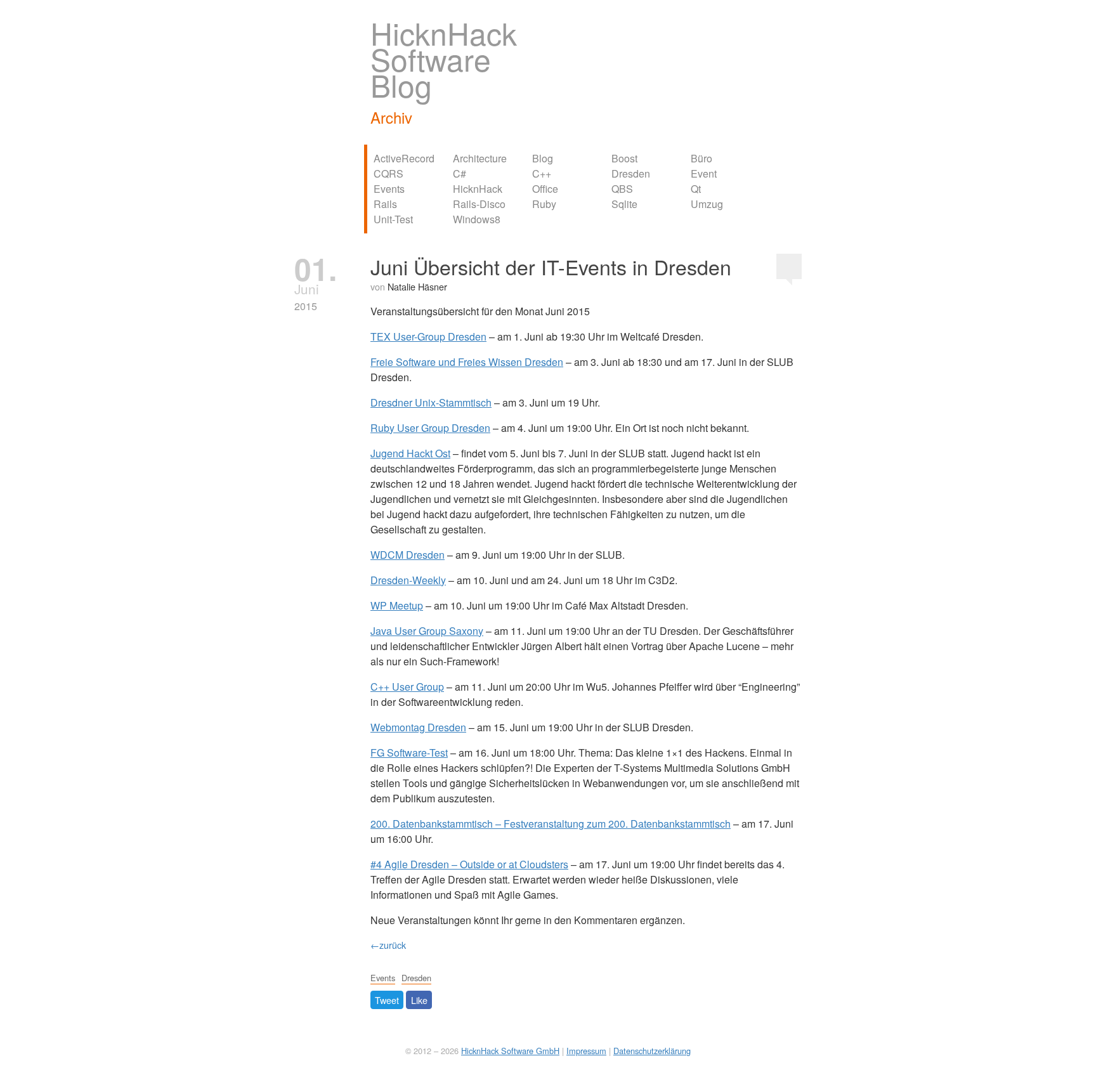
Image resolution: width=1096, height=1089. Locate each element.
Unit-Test (393, 219)
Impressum (586, 1051)
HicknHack (477, 188)
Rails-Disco (479, 204)
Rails (385, 204)
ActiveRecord (404, 158)
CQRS (388, 173)
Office (545, 188)
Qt (696, 188)
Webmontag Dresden (418, 727)
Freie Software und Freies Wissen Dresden (466, 362)
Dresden (630, 173)
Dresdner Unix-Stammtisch (431, 402)
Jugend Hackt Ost (410, 453)
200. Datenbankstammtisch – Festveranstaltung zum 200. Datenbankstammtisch (550, 823)
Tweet (387, 1000)
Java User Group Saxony (426, 630)
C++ (541, 173)
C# (459, 173)
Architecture (480, 158)
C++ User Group (407, 686)
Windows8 (476, 219)
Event (704, 173)
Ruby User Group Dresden (430, 428)
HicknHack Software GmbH (510, 1051)
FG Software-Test (409, 752)
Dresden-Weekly (408, 580)
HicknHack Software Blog (443, 59)
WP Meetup (396, 605)
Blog (542, 158)
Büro (701, 158)
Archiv (391, 117)
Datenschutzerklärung (652, 1051)
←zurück (388, 944)
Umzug (707, 204)
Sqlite (624, 204)
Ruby (544, 204)
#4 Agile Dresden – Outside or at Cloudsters (469, 864)
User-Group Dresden (428, 336)
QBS (622, 188)
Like (419, 1000)
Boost (624, 158)
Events (389, 188)
